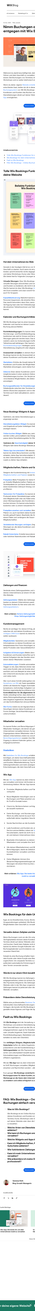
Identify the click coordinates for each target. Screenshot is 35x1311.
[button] (30, 1305)
